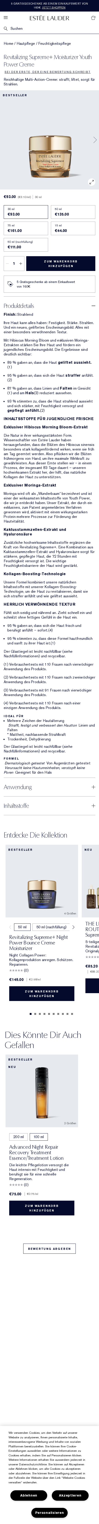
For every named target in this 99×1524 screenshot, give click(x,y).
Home (8, 43)
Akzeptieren (70, 1495)
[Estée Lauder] (49, 17)
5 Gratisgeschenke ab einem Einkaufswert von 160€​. (49, 5)
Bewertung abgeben (49, 1249)
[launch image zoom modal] (91, 182)
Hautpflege (26, 43)
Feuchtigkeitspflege (54, 43)
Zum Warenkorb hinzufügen (61, 264)
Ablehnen (28, 1495)
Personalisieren (49, 1513)
